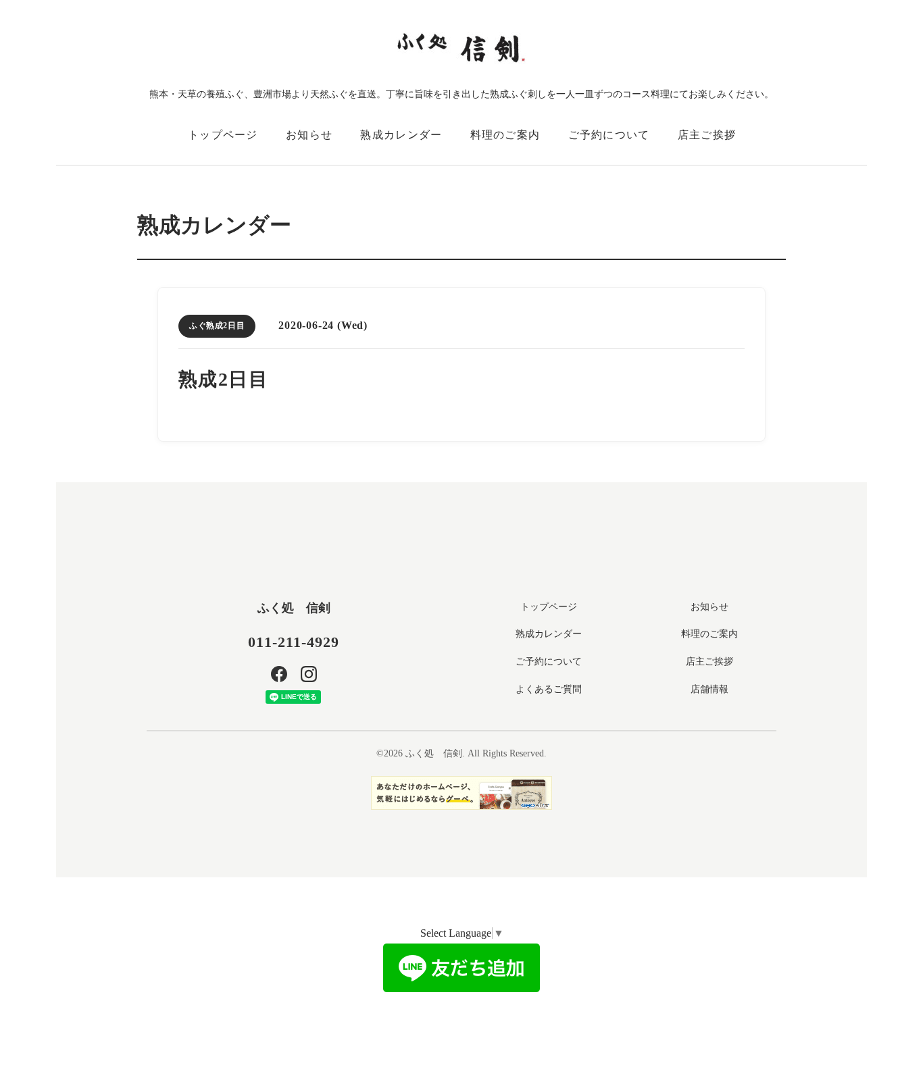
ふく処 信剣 (293, 608)
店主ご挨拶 (707, 134)
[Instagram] (309, 674)
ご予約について (609, 134)
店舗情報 (709, 689)
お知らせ (309, 134)
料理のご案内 (505, 134)
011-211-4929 (293, 642)
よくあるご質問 (549, 689)
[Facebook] (279, 674)
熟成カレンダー (401, 134)
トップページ (223, 134)
